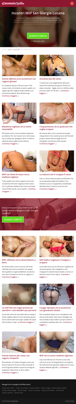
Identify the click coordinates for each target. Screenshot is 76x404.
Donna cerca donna (48, 390)
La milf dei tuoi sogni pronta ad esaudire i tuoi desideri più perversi (19, 309)
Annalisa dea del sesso (50, 78)
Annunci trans (18, 393)
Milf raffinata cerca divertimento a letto (19, 261)
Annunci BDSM (34, 388)
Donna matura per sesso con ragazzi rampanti (16, 356)
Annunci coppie (46, 388)
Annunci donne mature (59, 388)
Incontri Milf (16, 49)
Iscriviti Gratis (38, 35)
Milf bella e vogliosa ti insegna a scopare (55, 261)
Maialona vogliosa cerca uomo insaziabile (16, 128)
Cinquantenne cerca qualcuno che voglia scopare (55, 128)
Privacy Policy (69, 401)
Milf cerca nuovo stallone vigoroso (56, 355)
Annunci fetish (22, 390)
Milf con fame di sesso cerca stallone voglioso (15, 175)
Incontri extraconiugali (9, 390)
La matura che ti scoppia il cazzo (55, 174)
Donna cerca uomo (8, 388)
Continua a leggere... (10, 96)
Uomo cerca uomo (34, 390)
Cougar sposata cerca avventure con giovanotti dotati (55, 309)
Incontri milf (60, 390)
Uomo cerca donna (22, 388)
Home (10, 49)
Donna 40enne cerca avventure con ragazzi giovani (19, 80)
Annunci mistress (7, 393)
